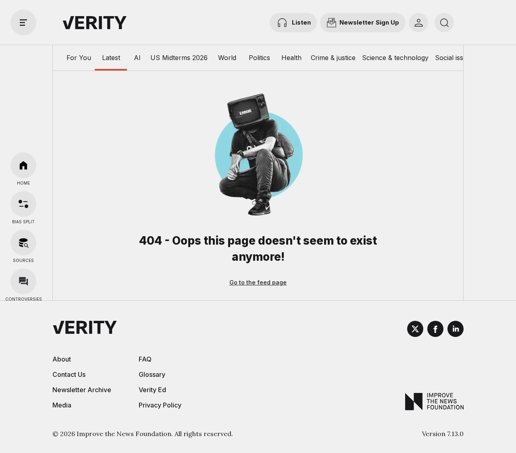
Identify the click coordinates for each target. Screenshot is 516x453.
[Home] (23, 165)
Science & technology (395, 58)
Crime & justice (333, 58)
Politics (259, 58)
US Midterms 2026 (179, 58)
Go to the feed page (258, 282)
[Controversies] (23, 281)
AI (137, 58)
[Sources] (23, 243)
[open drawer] (23, 22)
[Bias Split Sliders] (23, 204)
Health (291, 58)
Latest (111, 58)
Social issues (454, 58)
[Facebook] (435, 330)
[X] (415, 330)
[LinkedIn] (455, 330)
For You (79, 58)
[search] (444, 22)
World (227, 58)
